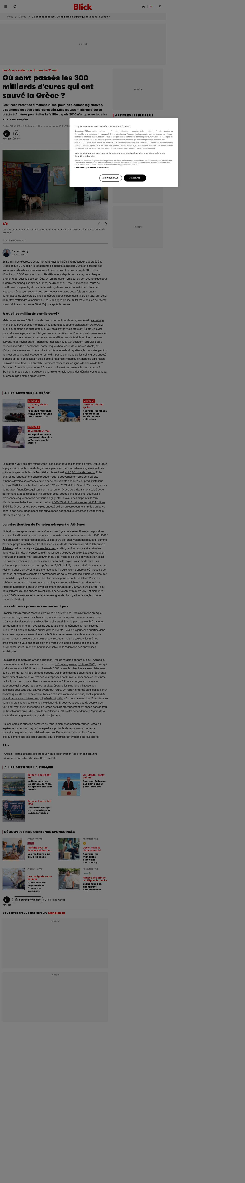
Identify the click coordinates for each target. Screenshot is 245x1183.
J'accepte (134, 178)
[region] (124, 152)
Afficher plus (110, 178)
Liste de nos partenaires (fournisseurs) (91, 167)
